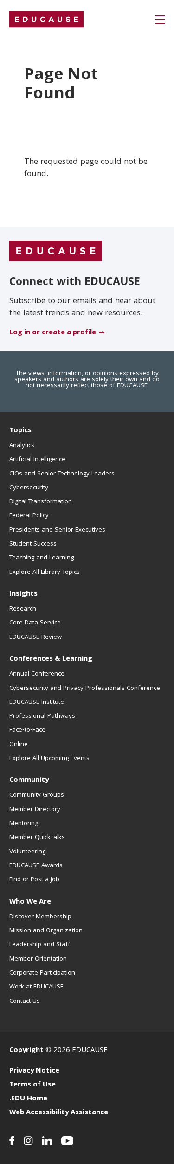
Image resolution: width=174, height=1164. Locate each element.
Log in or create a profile (52, 333)
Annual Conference (36, 674)
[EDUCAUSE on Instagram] (28, 1140)
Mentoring (23, 824)
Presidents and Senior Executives (57, 530)
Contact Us (24, 1001)
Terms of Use (32, 1085)
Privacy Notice (34, 1071)
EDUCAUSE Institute (36, 702)
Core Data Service (35, 623)
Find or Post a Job (34, 880)
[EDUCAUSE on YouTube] (67, 1140)
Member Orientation (38, 959)
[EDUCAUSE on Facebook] (11, 1140)
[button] (160, 19)
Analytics (21, 446)
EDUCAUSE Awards (36, 866)
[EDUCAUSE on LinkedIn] (47, 1140)
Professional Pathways (42, 716)
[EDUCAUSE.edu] (46, 19)
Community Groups (36, 795)
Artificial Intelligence (37, 460)
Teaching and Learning (41, 558)
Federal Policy (29, 516)
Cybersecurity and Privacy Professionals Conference (84, 688)
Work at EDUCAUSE (36, 987)
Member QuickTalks (37, 837)
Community (29, 780)
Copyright (26, 1051)
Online (18, 745)
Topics (20, 431)
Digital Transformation (40, 502)
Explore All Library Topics (44, 572)
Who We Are (30, 902)
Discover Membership (40, 917)
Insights (23, 594)
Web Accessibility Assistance (58, 1113)
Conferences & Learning (50, 659)
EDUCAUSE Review (35, 637)
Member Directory (34, 810)
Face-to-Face (27, 730)
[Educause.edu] (55, 251)
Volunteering (27, 852)
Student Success (33, 544)
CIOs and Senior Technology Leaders (62, 474)
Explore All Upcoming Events (49, 759)
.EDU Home (28, 1099)
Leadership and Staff (39, 945)
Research (22, 609)
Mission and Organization (46, 931)
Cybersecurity (28, 488)
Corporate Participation (42, 973)
